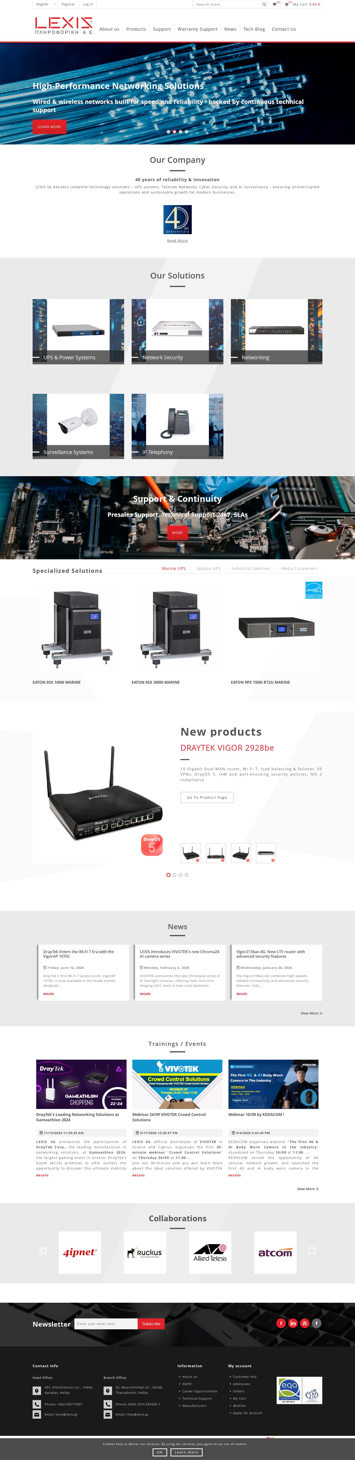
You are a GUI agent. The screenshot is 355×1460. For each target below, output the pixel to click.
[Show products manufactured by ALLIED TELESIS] (145, 1252)
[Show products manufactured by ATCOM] (210, 1252)
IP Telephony (157, 452)
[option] (79, 1252)
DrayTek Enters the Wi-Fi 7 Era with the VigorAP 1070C (78, 954)
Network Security (162, 357)
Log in (88, 4)
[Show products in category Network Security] (177, 330)
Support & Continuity (177, 498)
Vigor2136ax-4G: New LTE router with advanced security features (270, 954)
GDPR (187, 1384)
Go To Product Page (207, 797)
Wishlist (239, 1405)
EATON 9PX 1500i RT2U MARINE (260, 682)
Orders (238, 1391)
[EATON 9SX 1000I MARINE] (78, 627)
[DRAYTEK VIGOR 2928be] (102, 793)
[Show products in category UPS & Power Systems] (78, 330)
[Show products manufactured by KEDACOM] (275, 1252)
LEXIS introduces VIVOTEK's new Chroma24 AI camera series (179, 954)
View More (309, 1013)
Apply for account (248, 1413)
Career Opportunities (200, 1391)
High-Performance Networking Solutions (118, 85)
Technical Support (197, 1398)
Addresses (241, 1384)
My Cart (239, 1398)
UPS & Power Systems (69, 357)
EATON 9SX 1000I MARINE (57, 682)
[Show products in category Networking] (276, 330)
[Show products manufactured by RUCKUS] (80, 1252)
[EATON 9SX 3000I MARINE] (177, 627)
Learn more (49, 126)
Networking (255, 357)
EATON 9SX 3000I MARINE (156, 682)
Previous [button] (43, 1251)
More (177, 532)
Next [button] (312, 1251)
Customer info (245, 1376)
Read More (177, 240)
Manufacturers (194, 1405)
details (48, 994)
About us (189, 1376)
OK (160, 1452)
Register (68, 4)
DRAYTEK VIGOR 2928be (227, 747)
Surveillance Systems (68, 452)
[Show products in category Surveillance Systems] (78, 424)
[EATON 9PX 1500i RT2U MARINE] (276, 627)
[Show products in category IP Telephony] (177, 424)
